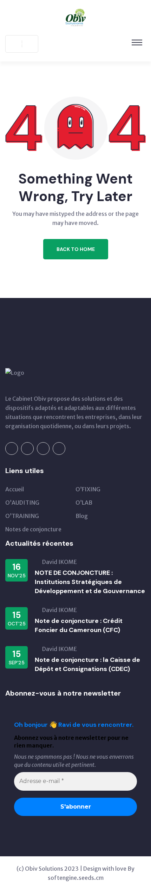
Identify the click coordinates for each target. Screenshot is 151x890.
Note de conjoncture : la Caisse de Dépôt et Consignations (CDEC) (87, 664)
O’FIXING (88, 489)
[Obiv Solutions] (75, 16)
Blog (82, 515)
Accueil (14, 489)
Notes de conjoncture (33, 529)
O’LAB (84, 502)
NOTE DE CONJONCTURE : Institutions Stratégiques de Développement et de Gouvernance (90, 582)
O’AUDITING (22, 502)
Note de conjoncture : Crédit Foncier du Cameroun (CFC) (79, 625)
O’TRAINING (22, 515)
